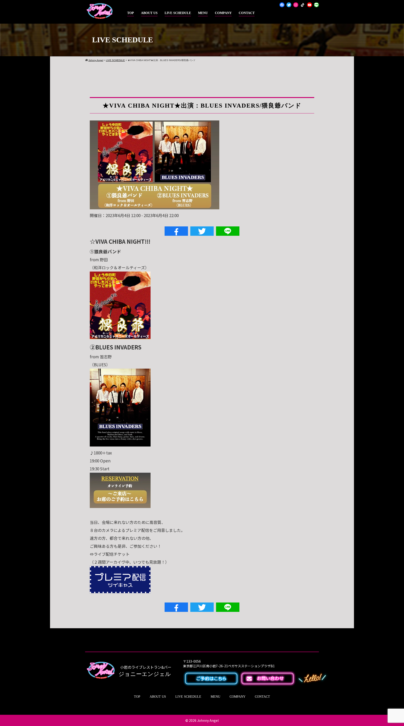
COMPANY (223, 13)
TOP (130, 13)
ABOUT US (149, 13)
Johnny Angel (208, 720)
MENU (203, 13)
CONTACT (247, 13)
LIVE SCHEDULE (178, 13)
